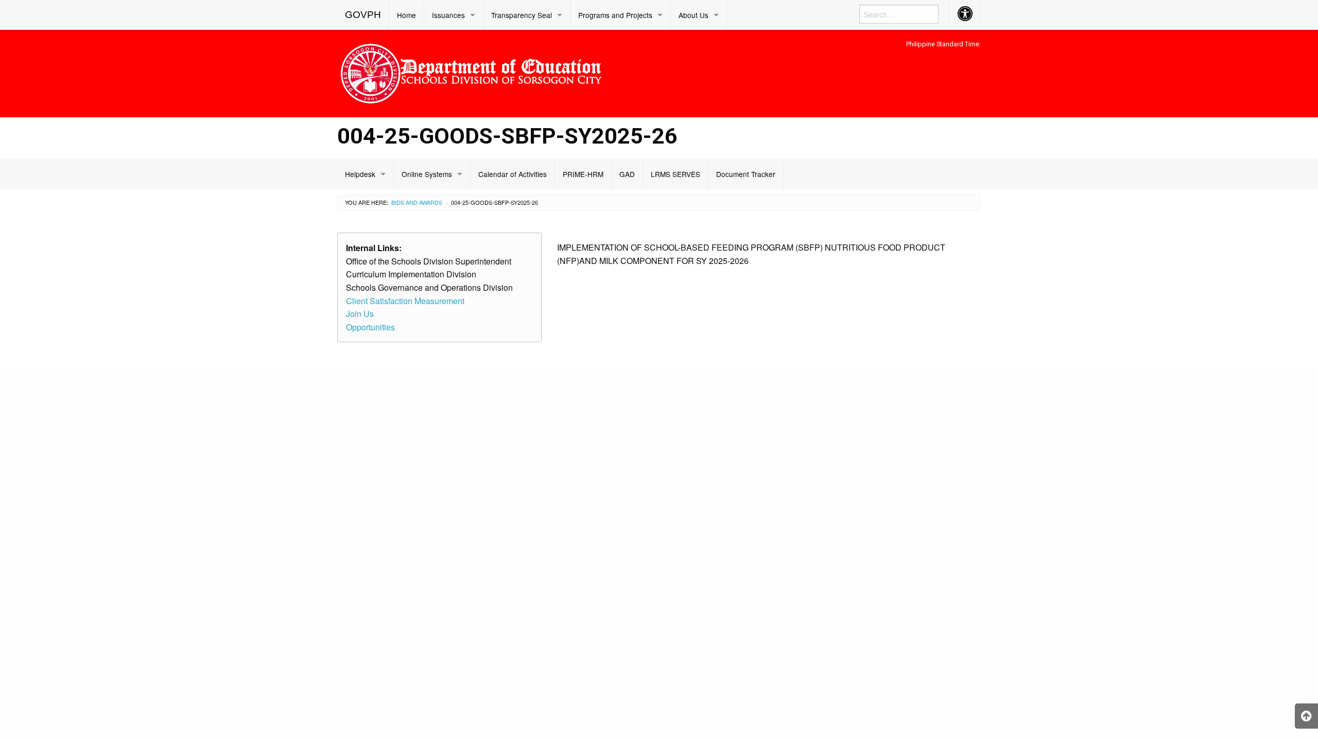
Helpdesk (360, 174)
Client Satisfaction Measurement (405, 301)
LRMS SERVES (675, 174)
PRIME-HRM (583, 174)
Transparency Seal (521, 15)
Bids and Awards (416, 202)
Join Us (360, 314)
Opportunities (370, 327)
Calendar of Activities (512, 174)
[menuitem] (363, 15)
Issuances (448, 15)
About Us (693, 15)
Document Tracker (745, 174)
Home (406, 15)
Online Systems (427, 174)
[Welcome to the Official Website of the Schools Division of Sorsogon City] (471, 72)
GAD (627, 174)
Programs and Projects (615, 15)
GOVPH (363, 14)
